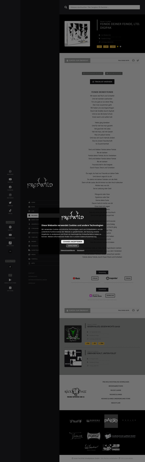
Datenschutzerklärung (68, 250)
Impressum (80, 250)
